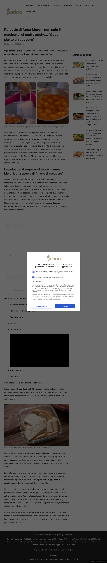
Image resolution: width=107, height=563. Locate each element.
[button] (53, 281)
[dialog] (53, 281)
